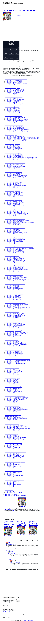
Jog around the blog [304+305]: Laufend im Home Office (15, 190)
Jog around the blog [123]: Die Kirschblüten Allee (13, 351)
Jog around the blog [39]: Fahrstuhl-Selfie (12, 447)
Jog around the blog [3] (9, 490)
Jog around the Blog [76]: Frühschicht (12, 406)
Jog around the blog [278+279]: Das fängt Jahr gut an (15, 212)
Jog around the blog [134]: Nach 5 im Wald (12, 337)
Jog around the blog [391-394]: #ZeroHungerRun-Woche (15, 128)
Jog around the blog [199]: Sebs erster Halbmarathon (14, 266)
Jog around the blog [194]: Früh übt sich (12, 271)
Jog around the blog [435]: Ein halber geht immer (13, 97)
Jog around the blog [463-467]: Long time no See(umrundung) (16, 83)
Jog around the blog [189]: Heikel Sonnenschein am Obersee (16, 277)
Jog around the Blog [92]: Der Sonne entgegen (13, 388)
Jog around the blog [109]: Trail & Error (12, 368)
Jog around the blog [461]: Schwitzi (11, 85)
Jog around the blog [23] (9, 465)
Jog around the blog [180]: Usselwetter (12, 287)
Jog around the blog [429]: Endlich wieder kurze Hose (14, 103)
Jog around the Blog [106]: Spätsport (12, 372)
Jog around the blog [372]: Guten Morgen (12, 144)
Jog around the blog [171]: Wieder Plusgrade (13, 297)
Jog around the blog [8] (9, 483)
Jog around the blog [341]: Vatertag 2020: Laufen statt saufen (16, 175)
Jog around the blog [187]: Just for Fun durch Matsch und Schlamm (17, 279)
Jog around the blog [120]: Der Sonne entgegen (13, 354)
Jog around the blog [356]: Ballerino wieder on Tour (14, 160)
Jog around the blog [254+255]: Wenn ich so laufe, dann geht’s (16, 234)
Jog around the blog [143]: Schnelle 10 (12, 327)
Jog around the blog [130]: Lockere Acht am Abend (14, 342)
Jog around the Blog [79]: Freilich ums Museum (13, 402)
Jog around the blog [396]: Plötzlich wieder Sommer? (14, 126)
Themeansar (30, 620)
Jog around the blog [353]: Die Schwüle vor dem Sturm (15, 163)
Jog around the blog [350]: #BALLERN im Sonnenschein (15, 166)
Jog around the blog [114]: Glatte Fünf (12, 362)
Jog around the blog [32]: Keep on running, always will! (15, 456)
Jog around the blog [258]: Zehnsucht (12, 231)
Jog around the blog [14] (9, 476)
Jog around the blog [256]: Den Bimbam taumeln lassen (15, 233)
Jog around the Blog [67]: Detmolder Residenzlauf (14, 417)
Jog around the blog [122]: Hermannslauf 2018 (13, 352)
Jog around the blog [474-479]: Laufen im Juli (13, 80)
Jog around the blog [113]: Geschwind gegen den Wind (15, 363)
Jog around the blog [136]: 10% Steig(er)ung (13, 335)
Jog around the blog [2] (9, 491)
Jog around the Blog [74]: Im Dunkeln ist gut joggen (14, 408)
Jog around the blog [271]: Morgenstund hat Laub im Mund (15, 218)
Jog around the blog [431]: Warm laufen (12, 101)
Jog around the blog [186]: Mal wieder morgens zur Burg (15, 280)
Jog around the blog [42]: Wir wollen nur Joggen (13, 444)
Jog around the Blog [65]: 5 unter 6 (11, 419)
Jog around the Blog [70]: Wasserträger (12, 412)
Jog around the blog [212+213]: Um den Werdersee (14, 250)
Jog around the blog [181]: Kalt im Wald (12, 286)
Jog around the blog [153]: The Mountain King (13, 316)
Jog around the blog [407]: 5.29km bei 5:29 (13, 118)
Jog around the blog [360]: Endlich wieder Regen (14, 156)
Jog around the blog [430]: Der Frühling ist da (13, 102)
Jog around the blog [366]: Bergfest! (11, 150)
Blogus (25, 620)
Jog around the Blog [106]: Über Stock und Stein (13, 371)
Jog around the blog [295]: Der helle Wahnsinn (13, 200)
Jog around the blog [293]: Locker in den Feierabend (14, 202)
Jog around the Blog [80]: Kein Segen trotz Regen (14, 401)
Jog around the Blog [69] (9, 414)
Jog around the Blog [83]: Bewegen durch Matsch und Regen (16, 398)
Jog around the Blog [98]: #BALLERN (11, 381)
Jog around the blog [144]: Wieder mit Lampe (13, 326)
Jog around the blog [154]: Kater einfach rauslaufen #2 (15, 315)
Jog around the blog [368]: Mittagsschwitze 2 (13, 148)
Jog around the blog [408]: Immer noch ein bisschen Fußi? (15, 117)
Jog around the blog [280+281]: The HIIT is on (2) (14, 211)
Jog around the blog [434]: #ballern (11, 98)
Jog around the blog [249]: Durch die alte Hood (13, 240)
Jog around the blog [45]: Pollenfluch (11, 440)
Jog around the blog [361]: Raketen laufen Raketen (14, 155)
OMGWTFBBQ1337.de (7, 2)
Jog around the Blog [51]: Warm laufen (12, 435)
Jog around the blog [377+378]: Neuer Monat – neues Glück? (16, 139)
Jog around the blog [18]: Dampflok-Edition (12, 472)
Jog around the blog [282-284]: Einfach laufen (13, 210)
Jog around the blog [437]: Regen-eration (12, 94)
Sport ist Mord (7, 8)
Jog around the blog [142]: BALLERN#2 (12, 328)
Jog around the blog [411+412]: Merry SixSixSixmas (14, 115)
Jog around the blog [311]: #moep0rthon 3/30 (13, 183)
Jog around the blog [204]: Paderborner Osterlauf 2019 (15, 260)
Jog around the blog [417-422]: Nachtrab (12, 111)
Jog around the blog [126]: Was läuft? (12, 346)
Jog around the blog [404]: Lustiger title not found (14, 121)
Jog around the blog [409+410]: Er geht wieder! (13, 116)
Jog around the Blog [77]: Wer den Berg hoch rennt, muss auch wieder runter (19, 405)
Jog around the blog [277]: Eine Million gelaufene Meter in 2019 (16, 213)
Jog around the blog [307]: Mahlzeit (11, 187)
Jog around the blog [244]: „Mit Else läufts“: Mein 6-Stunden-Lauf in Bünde (18, 246)
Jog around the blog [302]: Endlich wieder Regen (14, 192)
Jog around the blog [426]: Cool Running (12, 107)
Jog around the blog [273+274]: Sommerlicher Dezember (15, 215)
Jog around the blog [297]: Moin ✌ (11, 197)
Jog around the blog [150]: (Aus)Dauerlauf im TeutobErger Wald (16, 319)
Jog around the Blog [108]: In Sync (11, 369)
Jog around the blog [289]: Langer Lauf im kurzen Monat (15, 206)
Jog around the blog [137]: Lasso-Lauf (12, 334)
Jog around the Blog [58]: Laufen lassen (12, 427)
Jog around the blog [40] (9, 446)
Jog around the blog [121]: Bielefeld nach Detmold (14, 353)
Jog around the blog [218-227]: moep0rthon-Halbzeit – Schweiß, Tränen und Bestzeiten (21, 248)
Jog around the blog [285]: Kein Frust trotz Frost (14, 209)
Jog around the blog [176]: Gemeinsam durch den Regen (15, 291)
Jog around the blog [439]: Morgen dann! (12, 92)
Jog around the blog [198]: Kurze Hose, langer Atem (14, 267)
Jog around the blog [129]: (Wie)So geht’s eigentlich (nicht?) (16, 343)
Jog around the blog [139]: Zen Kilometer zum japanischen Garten (16, 332)
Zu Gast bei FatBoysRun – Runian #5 (11, 416)
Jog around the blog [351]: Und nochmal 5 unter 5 (14, 165)
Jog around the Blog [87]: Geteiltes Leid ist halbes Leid (15, 393)
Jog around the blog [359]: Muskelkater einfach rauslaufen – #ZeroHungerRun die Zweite (21, 157)
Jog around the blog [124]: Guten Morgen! (12, 349)
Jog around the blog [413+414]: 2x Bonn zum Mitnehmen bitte (16, 113)
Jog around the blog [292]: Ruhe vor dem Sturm (13, 203)
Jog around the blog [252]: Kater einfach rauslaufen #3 (15, 237)
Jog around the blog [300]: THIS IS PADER (12, 194)
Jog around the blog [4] (9, 487)
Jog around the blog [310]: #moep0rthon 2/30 (13, 184)
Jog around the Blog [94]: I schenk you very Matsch (14, 386)
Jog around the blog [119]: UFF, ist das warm (13, 355)
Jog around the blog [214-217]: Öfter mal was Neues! (14, 249)
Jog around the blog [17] (9, 473)
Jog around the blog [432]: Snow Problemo (13, 100)
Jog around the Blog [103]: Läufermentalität (13, 375)
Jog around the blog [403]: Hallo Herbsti (12, 122)
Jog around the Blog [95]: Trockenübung (12, 384)
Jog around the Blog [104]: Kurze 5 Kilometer (13, 374)
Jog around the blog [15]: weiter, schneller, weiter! (14, 475)
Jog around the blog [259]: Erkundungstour (13, 230)
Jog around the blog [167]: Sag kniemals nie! (13, 302)
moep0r (15, 15)
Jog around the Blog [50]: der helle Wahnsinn (13, 436)
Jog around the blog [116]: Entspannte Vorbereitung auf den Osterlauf (17, 360)
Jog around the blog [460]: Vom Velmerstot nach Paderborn (16, 87)
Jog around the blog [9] (9, 482)
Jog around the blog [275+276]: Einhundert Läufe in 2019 (15, 214)
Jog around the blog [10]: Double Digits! (12, 481)
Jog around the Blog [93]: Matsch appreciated (13, 387)
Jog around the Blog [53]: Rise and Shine (12, 433)
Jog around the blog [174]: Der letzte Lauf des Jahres (14, 294)
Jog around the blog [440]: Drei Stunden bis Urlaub (14, 91)
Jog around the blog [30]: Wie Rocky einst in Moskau (14, 458)
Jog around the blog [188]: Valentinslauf (12, 278)
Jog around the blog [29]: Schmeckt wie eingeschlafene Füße (16, 459)
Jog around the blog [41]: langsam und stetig (13, 445)
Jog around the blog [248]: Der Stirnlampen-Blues (14, 241)
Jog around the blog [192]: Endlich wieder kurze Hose (14, 274)
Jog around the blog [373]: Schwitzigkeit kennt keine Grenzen (16, 143)
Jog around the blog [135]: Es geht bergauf (12, 336)
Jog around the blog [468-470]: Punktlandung (13, 82)
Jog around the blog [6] (9, 485)
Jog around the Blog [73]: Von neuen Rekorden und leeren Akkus (16, 409)
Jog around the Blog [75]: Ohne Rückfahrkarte (13, 407)
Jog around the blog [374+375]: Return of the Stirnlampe (15, 141)
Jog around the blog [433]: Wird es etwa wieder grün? (14, 99)
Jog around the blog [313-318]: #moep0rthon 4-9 (14, 181)
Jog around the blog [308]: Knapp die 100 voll (13, 186)
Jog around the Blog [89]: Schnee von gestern (13, 391)
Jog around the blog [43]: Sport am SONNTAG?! (13, 443)
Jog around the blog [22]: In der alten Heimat (13, 466)
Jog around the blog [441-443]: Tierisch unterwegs (14, 90)
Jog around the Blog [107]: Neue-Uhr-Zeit (12, 370)
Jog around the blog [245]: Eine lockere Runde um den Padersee (16, 244)
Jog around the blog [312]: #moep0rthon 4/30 (13, 182)
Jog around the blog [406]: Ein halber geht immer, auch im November (17, 119)
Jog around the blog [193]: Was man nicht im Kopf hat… (15, 272)
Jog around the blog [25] (9, 463)
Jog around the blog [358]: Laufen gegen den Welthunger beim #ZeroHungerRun (19, 158)
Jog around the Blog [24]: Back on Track (12, 464)
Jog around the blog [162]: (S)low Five (12, 306)
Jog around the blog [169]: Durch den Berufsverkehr (14, 299)
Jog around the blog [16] (9, 474)
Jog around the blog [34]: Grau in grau (12, 454)
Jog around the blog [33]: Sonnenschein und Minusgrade (15, 455)
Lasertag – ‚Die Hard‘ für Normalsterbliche (12, 489)
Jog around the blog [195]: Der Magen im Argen (13, 270)
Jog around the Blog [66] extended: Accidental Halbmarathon (16, 418)
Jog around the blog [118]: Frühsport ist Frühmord (14, 358)
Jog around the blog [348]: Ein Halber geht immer (14, 168)
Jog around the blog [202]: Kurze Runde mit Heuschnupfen (15, 262)
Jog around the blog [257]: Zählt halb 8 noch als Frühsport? (16, 232)
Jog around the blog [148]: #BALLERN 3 (12, 322)
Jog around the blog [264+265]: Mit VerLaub (13, 224)
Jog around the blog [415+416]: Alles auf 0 (12, 112)
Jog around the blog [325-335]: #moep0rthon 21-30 (14, 177)
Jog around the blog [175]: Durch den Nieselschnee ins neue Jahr (16, 293)
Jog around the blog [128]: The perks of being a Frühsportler (16, 344)
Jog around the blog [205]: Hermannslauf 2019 (13, 259)
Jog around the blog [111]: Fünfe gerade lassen (13, 365)
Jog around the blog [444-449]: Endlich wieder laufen (15, 89)
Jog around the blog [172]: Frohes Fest (12, 296)
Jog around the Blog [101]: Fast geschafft (12, 378)
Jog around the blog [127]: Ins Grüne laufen (13, 345)
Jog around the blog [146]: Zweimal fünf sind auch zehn (15, 324)
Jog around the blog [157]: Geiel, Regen (12, 312)
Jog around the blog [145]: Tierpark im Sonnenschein (14, 325)
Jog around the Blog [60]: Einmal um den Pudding (14, 425)
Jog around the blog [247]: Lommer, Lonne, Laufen (14, 242)
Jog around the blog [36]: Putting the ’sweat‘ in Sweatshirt (15, 452)
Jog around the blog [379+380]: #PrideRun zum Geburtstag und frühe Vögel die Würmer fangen (22, 137)
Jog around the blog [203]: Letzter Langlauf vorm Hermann (15, 261)
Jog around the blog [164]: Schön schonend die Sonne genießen (16, 304)
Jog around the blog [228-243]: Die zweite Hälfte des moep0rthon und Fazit (19, 247)
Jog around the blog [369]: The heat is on (12, 147)
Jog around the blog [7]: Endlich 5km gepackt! (13, 484)
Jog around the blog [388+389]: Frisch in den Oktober (14, 130)
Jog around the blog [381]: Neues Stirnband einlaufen (14, 136)
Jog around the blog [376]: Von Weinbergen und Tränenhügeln (16, 140)
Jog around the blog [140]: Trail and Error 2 (13, 331)
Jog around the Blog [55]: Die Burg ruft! (12, 430)
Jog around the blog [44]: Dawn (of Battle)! (13, 442)
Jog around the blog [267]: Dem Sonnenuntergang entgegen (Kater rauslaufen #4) (19, 222)
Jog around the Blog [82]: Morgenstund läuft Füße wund (15, 399)
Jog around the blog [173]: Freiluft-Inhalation (13, 295)
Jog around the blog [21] (9, 467)
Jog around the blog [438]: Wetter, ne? (12, 93)
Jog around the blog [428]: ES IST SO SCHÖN (13, 104)
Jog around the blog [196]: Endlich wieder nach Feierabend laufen (16, 269)
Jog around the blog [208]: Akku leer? (12, 256)
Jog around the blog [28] (9, 461)
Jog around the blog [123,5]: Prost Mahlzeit (12, 350)
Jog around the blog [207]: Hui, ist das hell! (12, 257)
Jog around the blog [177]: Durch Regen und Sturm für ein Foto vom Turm (18, 290)
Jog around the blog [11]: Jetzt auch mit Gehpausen (14, 480)
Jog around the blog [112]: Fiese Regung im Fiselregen (14, 364)
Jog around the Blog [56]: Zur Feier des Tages (13, 429)
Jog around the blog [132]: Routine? (11, 340)
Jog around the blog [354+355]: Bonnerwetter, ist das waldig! (16, 162)
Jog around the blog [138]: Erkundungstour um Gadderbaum (15, 333)
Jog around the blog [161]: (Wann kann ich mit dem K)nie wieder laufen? (17, 307)
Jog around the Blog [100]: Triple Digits (12, 379)
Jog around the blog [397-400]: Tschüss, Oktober (14, 125)
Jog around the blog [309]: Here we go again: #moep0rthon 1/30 (16, 185)
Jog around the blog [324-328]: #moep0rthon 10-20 (14, 178)
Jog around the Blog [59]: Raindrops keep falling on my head (16, 426)
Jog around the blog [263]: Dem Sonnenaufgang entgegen (15, 225)
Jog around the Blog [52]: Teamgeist (11, 434)
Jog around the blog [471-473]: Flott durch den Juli (14, 81)
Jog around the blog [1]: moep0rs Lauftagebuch (13, 492)
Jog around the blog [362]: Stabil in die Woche (13, 154)
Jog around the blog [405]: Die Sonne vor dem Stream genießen (16, 120)
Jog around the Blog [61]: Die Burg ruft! (12, 424)
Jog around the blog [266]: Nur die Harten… (13, 223)
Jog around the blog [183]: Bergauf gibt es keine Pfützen (15, 284)
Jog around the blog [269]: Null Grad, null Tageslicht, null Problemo (17, 220)
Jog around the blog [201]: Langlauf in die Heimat (14, 263)
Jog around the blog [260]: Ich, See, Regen (12, 229)
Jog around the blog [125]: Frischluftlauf (12, 347)
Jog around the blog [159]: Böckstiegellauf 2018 (13, 309)
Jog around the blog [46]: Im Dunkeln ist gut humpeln (14, 439)
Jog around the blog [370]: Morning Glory (12, 146)
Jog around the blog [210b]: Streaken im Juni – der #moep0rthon (16, 252)
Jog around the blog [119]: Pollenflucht (12, 356)
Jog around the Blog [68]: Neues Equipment (13, 415)
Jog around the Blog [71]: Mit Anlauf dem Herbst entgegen (15, 411)
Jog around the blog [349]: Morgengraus (12, 167)
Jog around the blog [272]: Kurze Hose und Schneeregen (15, 216)
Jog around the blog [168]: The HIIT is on (12, 300)
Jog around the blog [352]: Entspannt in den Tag (14, 164)
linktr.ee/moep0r (8, 509)
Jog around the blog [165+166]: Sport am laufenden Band (15, 303)
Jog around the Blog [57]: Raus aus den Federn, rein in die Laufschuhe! (17, 428)
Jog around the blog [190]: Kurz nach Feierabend (13, 276)
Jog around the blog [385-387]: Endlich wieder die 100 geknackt (16, 131)
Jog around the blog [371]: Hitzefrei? (11, 145)
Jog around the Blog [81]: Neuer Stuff (11, 400)
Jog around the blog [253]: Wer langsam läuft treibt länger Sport (16, 235)
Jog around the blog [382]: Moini (11, 135)
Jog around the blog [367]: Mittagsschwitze (13, 149)
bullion (9, 542)
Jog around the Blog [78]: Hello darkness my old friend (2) (15, 403)
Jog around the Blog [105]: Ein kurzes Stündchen (13, 373)
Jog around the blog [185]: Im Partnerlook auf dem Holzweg (15, 281)
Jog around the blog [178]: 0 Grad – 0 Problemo (13, 289)
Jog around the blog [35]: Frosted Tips (12, 453)
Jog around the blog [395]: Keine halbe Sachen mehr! (14, 127)
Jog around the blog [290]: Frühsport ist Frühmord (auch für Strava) (17, 205)
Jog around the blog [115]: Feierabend (12, 361)
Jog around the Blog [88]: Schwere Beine (12, 392)
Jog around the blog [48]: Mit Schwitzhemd (13, 438)
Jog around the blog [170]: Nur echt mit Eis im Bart (14, 298)
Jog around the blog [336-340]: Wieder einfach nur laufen (15, 176)
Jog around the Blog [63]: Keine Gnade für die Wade (14, 421)
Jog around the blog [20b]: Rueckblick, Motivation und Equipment (16, 468)
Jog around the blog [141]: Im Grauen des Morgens (14, 330)
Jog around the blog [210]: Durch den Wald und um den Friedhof (16, 253)
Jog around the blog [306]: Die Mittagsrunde (13, 188)
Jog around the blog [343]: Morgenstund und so (13, 173)
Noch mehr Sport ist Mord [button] (8, 78)
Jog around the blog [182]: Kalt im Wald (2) (12, 285)
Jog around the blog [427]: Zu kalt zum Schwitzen (14, 106)
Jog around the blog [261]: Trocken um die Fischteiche (15, 228)
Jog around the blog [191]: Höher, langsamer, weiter (14, 275)
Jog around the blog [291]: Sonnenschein (12, 204)
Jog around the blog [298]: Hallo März (12, 196)
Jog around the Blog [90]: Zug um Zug (12, 390)
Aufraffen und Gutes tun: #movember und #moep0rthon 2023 (16, 79)
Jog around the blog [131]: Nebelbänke (12, 341)
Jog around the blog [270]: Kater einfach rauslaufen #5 (15, 219)
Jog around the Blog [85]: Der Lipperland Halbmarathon (15, 396)
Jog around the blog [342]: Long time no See (13, 174)
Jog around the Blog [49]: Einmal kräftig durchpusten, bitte (15, 437)
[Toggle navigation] (4, 1)
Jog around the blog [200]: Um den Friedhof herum (14, 265)
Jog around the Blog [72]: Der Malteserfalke (13, 410)
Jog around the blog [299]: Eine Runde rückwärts (14, 195)
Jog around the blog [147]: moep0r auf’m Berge (13, 323)
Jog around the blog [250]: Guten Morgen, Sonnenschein (15, 239)
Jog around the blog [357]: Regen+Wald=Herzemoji (14, 159)
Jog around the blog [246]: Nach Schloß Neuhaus (14, 243)
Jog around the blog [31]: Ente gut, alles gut (13, 457)
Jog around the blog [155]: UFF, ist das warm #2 (13, 314)
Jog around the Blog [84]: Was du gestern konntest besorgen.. (16, 397)
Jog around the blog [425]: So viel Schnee (12, 108)
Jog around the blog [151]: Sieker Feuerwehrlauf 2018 (14, 318)
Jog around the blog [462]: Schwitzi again (12, 84)
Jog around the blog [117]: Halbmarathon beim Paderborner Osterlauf (17, 359)
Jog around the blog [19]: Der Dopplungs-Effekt (13, 471)
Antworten (8, 550)
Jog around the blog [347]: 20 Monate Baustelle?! (14, 169)
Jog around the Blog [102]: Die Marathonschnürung (14, 377)
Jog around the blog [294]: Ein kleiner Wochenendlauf (14, 201)
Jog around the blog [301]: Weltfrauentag (12, 193)
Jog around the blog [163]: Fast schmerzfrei (19, 10)
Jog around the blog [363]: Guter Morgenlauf (13, 153)
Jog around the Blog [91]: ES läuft (11, 389)
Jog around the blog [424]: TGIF (11, 109)
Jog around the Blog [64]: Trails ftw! (11, 420)
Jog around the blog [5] (9, 486)
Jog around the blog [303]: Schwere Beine (12, 191)
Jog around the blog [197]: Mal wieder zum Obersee (14, 268)
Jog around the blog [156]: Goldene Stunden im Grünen (15, 313)
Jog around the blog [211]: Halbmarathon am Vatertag (14, 251)
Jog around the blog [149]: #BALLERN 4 (12, 321)
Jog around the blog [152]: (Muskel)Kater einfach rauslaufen (15, 317)
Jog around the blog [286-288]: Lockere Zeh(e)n (13, 207)
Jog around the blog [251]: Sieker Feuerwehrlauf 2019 (14, 238)
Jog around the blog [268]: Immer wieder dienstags (14, 221)
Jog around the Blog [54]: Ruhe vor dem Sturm (13, 431)
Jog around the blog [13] (9, 477)
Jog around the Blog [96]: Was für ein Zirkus (13, 383)
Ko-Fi (13, 510)
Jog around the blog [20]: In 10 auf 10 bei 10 (13, 470)
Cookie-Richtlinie (6, 611)
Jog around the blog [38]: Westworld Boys (12, 448)
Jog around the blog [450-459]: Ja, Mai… (12, 88)
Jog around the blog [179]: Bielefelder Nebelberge (14, 288)
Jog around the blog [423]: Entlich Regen (12, 110)
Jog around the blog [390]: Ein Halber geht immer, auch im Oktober (17, 129)
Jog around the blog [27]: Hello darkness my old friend (15, 462)
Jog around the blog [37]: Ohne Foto (11, 449)
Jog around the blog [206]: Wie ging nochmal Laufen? (14, 258)
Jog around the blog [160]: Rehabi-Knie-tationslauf (14, 308)
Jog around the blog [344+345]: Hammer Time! (13, 172)
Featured (7, 521)
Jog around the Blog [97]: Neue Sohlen (12, 382)
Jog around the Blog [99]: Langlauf (11, 380)
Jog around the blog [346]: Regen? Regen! (12, 171)
